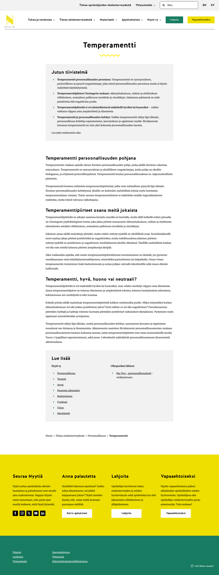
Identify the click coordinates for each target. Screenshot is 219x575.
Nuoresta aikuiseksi (68, 390)
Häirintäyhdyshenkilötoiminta (70, 561)
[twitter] (29, 513)
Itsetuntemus (64, 396)
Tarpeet (61, 378)
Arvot (60, 384)
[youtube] (36, 513)
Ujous (60, 407)
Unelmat (62, 401)
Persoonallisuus (66, 373)
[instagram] (22, 513)
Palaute (17, 552)
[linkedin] (42, 513)
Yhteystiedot (20, 561)
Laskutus (18, 556)
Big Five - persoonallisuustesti (133, 373)
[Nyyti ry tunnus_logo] (9, 14)
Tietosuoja (58, 556)
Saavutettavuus (61, 552)
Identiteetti (63, 413)
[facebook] (15, 513)
